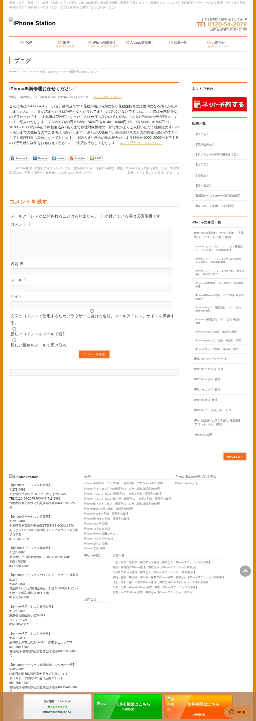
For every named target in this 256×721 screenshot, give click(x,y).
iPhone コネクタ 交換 (209, 369)
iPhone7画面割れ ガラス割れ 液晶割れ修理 (220, 285)
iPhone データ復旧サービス (213, 410)
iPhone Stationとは (186, 483)
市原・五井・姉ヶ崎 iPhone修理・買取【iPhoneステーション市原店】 (155, 587)
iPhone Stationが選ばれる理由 (195, 476)
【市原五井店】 (204, 144)
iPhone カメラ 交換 (207, 389)
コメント (21, 224)
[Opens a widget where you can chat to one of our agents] (237, 712)
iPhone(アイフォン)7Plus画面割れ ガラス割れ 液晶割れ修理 (122, 488)
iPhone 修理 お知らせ (108, 97)
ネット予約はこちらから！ (141, 143)
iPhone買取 (93, 555)
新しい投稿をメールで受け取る (38, 345)
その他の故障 (203, 434)
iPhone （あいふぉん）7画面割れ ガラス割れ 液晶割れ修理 (123, 493)
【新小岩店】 (203, 185)
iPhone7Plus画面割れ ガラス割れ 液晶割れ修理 (220, 297)
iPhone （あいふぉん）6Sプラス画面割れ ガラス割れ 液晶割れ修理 (128, 498)
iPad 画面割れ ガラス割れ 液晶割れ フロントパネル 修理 (218, 422)
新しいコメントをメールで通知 (38, 334)
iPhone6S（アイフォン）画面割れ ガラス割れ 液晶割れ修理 (122, 503)
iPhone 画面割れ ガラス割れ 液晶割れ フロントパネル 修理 (219, 235)
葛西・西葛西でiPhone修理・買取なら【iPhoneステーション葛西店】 (155, 567)
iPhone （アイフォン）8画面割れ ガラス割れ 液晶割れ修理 (220, 272)
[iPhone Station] (32, 23)
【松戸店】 (201, 134)
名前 (17, 264)
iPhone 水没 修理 (206, 400)
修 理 (87, 476)
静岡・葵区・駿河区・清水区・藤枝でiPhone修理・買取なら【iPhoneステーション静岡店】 (168, 577)
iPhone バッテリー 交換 (210, 358)
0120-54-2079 (227, 24)
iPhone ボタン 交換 (207, 379)
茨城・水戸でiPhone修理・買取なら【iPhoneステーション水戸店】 (153, 592)
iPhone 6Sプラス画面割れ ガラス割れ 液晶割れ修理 (220, 309)
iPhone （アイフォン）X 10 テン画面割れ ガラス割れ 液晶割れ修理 (219, 248)
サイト (16, 296)
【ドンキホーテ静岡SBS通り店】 (216, 154)
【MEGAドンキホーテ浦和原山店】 (218, 195)
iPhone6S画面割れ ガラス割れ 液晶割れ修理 (219, 321)
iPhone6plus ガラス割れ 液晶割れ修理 (218, 340)
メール (19, 280)
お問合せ (90, 599)
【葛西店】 (201, 175)
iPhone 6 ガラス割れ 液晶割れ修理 (216, 331)
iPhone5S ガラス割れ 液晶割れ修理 (217, 349)
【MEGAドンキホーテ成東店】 (215, 206)
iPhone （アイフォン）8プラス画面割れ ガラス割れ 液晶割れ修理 (220, 260)
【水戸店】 (201, 165)
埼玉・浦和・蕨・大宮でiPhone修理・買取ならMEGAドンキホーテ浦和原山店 (160, 582)
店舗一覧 (118, 555)
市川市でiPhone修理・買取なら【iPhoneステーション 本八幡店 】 (154, 572)
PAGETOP (235, 456)
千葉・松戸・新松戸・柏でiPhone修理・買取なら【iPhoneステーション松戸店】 (162, 562)
